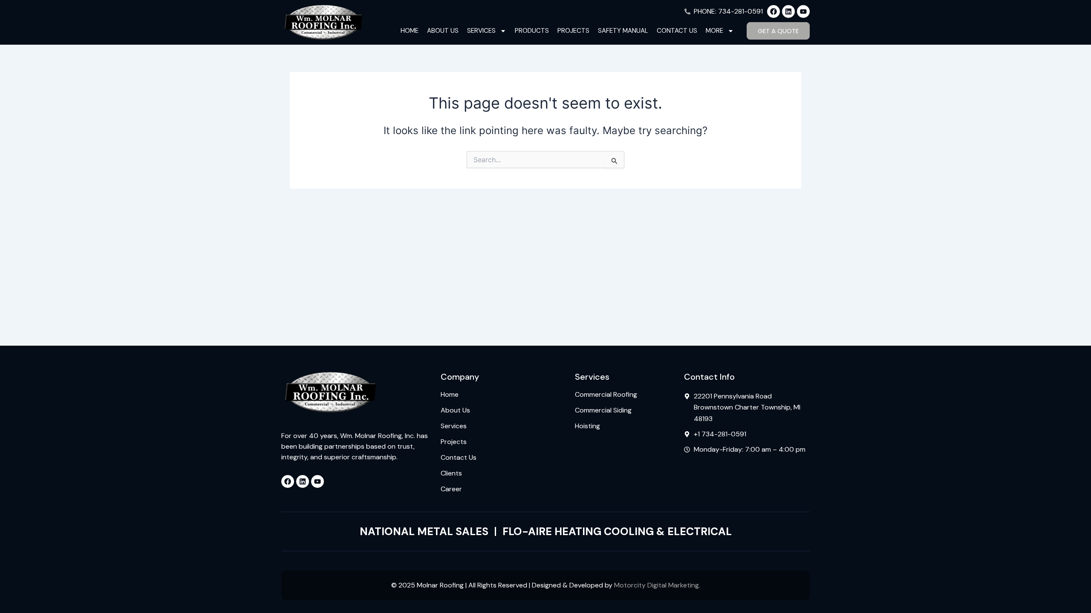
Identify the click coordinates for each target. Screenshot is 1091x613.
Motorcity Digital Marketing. (657, 585)
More (714, 30)
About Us (443, 30)
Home (410, 30)
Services (481, 30)
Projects (573, 30)
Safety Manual (623, 30)
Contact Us (677, 30)
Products (532, 30)
